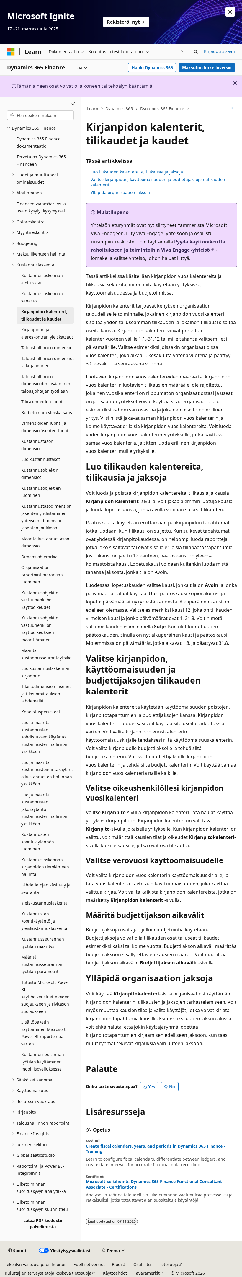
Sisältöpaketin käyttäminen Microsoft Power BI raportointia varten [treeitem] (43, 1033)
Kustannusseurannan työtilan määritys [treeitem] (42, 942)
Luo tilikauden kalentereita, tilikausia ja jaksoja (137, 172)
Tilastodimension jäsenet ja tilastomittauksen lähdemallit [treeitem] (46, 694)
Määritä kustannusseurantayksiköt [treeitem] (47, 654)
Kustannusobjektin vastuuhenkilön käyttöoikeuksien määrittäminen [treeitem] (39, 628)
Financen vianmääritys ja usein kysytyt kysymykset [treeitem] (41, 207)
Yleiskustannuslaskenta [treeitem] (44, 903)
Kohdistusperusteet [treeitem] (40, 712)
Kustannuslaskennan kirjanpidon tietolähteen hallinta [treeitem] (45, 867)
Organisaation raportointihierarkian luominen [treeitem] (42, 575)
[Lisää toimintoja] (232, 109)
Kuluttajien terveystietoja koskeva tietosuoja (48, 1273)
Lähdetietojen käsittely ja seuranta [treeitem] (46, 888)
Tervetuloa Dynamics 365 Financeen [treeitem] (41, 160)
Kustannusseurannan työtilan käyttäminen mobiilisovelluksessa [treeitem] (42, 1062)
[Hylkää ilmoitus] (230, 12)
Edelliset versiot (89, 1264)
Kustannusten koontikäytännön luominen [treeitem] (37, 842)
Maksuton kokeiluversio (207, 67)
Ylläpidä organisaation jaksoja (120, 192)
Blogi (117, 1264)
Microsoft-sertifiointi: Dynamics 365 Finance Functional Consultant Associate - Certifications (154, 1184)
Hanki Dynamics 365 (152, 67)
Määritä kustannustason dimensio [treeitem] (45, 542)
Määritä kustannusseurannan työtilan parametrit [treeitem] (42, 964)
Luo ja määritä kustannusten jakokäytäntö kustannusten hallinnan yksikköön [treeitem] (44, 809)
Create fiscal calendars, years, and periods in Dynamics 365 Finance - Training (155, 1148)
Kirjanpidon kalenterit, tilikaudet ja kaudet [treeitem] (44, 315)
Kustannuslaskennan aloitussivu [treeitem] (42, 279)
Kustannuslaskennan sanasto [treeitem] (42, 297)
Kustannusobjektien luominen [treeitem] (41, 491)
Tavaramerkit (147, 1273)
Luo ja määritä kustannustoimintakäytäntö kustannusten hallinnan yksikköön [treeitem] (47, 773)
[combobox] (40, 115)
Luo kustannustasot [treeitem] (40, 459)
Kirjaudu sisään (219, 51)
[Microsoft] (11, 52)
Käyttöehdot (115, 1273)
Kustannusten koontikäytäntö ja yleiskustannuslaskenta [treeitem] (44, 921)
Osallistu (142, 1264)
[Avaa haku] (196, 51)
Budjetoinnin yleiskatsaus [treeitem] (46, 412)
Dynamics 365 (119, 108)
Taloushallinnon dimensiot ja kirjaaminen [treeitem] (47, 362)
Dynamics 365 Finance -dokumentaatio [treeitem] (40, 142)
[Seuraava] (182, 51)
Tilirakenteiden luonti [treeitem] (42, 401)
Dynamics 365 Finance (162, 108)
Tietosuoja (168, 1264)
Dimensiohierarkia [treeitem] (39, 556)
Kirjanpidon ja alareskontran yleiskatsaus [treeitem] (47, 333)
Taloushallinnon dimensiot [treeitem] (47, 347)
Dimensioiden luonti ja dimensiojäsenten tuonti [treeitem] (45, 426)
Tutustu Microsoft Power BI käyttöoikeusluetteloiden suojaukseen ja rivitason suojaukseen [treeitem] (45, 997)
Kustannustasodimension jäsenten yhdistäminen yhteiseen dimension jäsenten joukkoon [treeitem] (46, 517)
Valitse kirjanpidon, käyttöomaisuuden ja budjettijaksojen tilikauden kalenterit (158, 182)
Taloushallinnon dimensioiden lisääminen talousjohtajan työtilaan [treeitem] (46, 384)
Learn (92, 108)
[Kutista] (73, 103)
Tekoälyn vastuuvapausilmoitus (35, 1264)
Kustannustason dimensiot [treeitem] (37, 444)
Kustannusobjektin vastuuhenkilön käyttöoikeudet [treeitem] (39, 600)
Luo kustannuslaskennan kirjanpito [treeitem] (46, 672)
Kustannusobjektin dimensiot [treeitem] (39, 473)
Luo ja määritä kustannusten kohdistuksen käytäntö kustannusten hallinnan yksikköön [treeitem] (44, 737)
